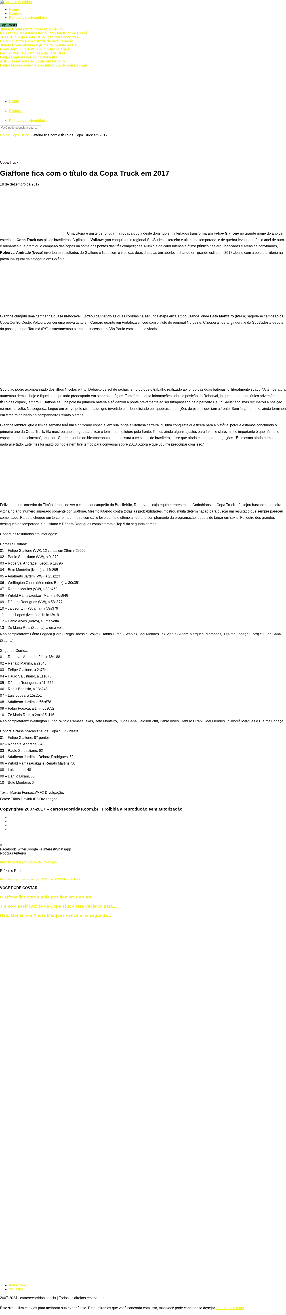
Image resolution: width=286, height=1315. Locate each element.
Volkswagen (21, 841)
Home (14, 9)
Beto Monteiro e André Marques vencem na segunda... (55, 915)
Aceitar (221, 1308)
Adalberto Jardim (13, 837)
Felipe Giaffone (199, 837)
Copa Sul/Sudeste (96, 837)
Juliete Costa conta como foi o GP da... (32, 29)
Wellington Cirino (44, 841)
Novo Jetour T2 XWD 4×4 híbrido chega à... (36, 49)
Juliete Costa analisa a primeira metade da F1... (39, 45)
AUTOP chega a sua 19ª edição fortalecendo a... (41, 37)
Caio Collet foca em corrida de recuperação (36, 41)
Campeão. (74, 837)
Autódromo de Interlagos (46, 837)
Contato (16, 13)
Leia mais (236, 1308)
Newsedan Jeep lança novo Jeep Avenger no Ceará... (45, 33)
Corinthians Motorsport (148, 837)
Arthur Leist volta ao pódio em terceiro (32, 61)
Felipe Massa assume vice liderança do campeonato (44, 65)
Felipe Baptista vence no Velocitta (28, 57)
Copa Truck (20, 135)
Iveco (215, 837)
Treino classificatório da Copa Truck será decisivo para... (58, 906)
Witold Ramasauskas (75, 841)
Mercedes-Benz (232, 837)
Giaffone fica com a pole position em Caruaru (46, 897)
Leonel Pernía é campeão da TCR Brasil (33, 53)
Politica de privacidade (28, 17)
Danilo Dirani (176, 837)
